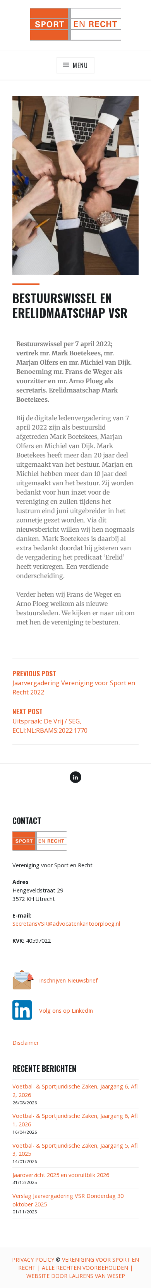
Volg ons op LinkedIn (66, 1010)
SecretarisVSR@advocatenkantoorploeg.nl (66, 923)
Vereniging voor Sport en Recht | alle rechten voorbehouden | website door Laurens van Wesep (78, 1267)
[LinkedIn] (75, 778)
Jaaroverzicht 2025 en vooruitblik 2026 (60, 1175)
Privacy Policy (33, 1259)
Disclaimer (25, 1042)
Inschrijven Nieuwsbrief (68, 980)
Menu (80, 65)
